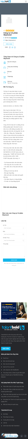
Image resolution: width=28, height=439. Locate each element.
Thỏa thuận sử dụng (8, 417)
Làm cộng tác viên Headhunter (11, 370)
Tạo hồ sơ (5, 358)
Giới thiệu (5, 414)
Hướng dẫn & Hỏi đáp (8, 420)
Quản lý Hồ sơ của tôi (8, 367)
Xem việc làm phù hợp (8, 361)
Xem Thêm (6, 348)
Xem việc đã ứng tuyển (9, 364)
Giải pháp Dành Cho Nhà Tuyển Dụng (12, 382)
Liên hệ (5, 423)
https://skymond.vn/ (10, 40)
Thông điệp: (5, 243)
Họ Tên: (4, 225)
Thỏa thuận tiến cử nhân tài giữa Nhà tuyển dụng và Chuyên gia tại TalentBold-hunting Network (13, 375)
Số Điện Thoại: (6, 237)
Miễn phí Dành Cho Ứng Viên (9, 354)
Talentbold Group (6, 410)
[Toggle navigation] (26, 1)
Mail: (4, 231)
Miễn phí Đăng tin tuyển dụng (10, 404)
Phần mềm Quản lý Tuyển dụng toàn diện (13, 386)
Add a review (9, 44)
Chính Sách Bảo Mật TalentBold (11, 425)
